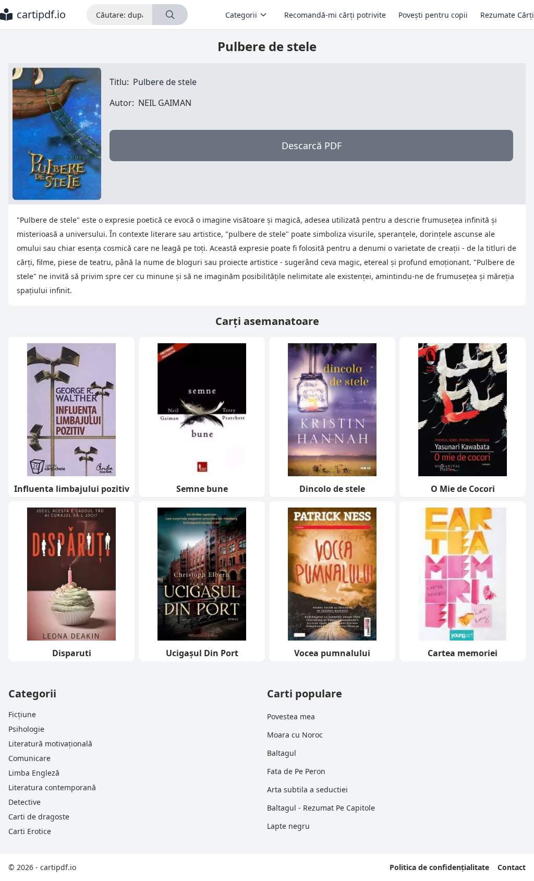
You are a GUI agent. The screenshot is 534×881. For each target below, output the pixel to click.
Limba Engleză (33, 773)
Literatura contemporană (52, 787)
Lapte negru (288, 826)
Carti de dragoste (38, 817)
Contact (511, 867)
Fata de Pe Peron (296, 771)
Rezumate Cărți (507, 15)
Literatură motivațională (50, 744)
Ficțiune (22, 714)
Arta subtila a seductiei (307, 789)
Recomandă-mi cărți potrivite (335, 15)
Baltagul (281, 753)
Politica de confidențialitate (439, 867)
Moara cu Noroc (295, 735)
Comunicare (29, 758)
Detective (24, 802)
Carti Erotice (29, 831)
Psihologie (26, 729)
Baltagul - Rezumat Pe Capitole (321, 808)
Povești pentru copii (433, 15)
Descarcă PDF (312, 145)
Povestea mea (291, 716)
